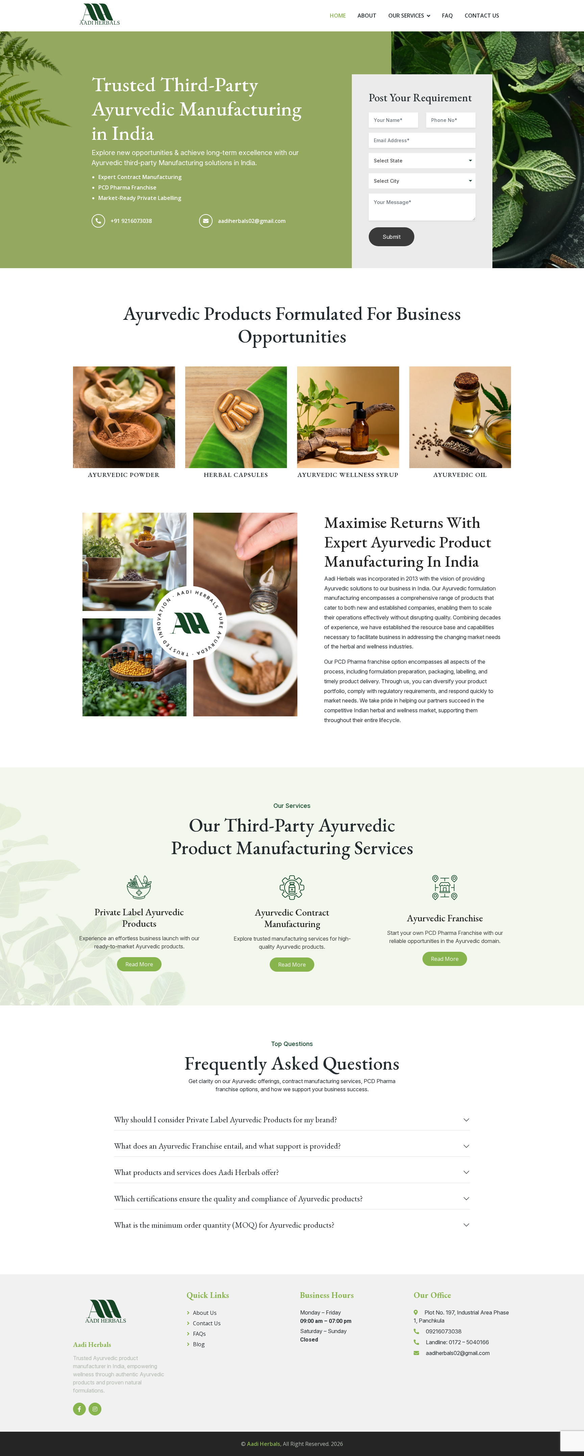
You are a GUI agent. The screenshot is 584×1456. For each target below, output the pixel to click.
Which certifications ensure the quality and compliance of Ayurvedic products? (238, 1198)
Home (338, 15)
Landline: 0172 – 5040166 (457, 1342)
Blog (199, 1344)
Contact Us (482, 15)
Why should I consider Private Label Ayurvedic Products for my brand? (225, 1119)
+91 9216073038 (131, 221)
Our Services (406, 15)
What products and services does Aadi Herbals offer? (196, 1172)
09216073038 (444, 1331)
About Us (205, 1313)
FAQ (447, 15)
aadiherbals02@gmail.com (252, 221)
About (367, 15)
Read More (139, 964)
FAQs (199, 1333)
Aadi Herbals (263, 1444)
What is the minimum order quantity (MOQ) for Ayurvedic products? (224, 1225)
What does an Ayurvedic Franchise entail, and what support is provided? (227, 1146)
